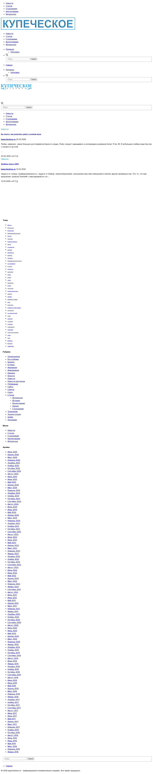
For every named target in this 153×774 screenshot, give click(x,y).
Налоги (15, 406)
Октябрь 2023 (14, 529)
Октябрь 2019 (14, 652)
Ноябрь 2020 (13, 617)
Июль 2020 (12, 628)
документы (11, 253)
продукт (10, 294)
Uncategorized (14, 356)
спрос (9, 316)
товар (9, 335)
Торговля (10, 239)
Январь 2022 (13, 586)
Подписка (10, 49)
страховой (10, 330)
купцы (9, 277)
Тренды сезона (14, 414)
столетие (10, 324)
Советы (11, 389)
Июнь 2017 (12, 716)
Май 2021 (12, 600)
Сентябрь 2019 (14, 655)
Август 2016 (13, 735)
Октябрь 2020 (14, 619)
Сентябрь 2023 (14, 531)
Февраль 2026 (14, 460)
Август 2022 (13, 567)
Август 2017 (13, 710)
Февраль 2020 (14, 641)
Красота (11, 375)
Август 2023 (13, 534)
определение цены (13, 291)
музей (9, 286)
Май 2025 (12, 482)
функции (10, 343)
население (10, 288)
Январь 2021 (13, 611)
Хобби (10, 417)
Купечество (11, 231)
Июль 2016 (12, 738)
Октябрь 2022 (14, 562)
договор (10, 250)
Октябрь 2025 (14, 468)
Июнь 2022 (12, 573)
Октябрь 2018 (14, 672)
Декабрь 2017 (14, 699)
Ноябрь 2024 (13, 496)
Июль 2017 (12, 713)
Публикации (13, 384)
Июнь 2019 (12, 661)
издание (10, 255)
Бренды (11, 362)
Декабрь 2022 (14, 556)
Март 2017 (12, 724)
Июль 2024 (12, 507)
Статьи (9, 6)
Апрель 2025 (13, 485)
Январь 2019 (13, 663)
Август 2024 (13, 504)
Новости (9, 3)
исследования (11, 264)
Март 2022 (12, 581)
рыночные (10, 305)
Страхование (11, 8)
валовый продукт (12, 242)
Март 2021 (12, 606)
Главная (9, 65)
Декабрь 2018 (14, 666)
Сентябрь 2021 (14, 589)
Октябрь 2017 (14, 705)
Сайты (10, 387)
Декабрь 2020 (14, 614)
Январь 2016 (13, 752)
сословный (11, 310)
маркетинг (11, 283)
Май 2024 (12, 512)
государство (11, 247)
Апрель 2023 (13, 545)
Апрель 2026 (13, 454)
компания (10, 272)
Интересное (11, 14)
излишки (10, 258)
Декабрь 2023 (14, 523)
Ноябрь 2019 (13, 650)
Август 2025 (13, 474)
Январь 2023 (13, 553)
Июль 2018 (12, 680)
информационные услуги (15, 261)
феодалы (10, 341)
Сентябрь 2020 (14, 622)
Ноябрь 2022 (13, 559)
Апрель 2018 (13, 688)
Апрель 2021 (13, 603)
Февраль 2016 (14, 749)
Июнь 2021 (12, 597)
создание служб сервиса (14, 308)
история (10, 266)
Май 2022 (12, 575)
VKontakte (15, 52)
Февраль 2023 (14, 551)
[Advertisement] (44, 95)
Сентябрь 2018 (14, 674)
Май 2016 (12, 743)
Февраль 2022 (14, 584)
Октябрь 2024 (14, 498)
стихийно (10, 321)
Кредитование (12, 11)
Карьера (11, 373)
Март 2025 (12, 487)
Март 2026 (12, 457)
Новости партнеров (16, 381)
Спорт (10, 392)
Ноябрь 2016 (13, 730)
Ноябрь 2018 (13, 669)
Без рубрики (13, 359)
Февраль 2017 (14, 727)
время (9, 244)
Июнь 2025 (12, 479)
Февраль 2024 (14, 520)
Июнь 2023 (12, 540)
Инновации (12, 367)
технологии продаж (13, 332)
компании (10, 269)
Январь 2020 (13, 644)
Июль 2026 (12, 452)
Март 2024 (12, 518)
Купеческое (11, 228)
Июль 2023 (12, 537)
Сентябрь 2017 (14, 708)
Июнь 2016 (12, 741)
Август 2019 (13, 658)
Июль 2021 (12, 595)
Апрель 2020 (13, 636)
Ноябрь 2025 (13, 465)
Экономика (12, 420)
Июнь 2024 (12, 509)
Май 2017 (12, 719)
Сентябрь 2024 (14, 501)
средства (10, 319)
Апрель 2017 (13, 721)
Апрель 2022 (13, 578)
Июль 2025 (12, 476)
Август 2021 (13, 592)
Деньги (10, 225)
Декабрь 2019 (14, 647)
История (16, 400)
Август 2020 (13, 625)
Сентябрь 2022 (14, 564)
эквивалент (11, 346)
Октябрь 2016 (14, 732)
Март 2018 (12, 691)
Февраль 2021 (14, 608)
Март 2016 (12, 746)
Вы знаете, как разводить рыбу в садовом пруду (21, 134)
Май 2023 (12, 542)
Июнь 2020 (12, 630)
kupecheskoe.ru (8, 139)
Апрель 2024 (13, 515)
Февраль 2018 (14, 694)
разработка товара (12, 299)
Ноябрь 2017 (13, 702)
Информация (13, 370)
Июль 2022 (12, 570)
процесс (10, 297)
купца (9, 275)
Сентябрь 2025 (14, 471)
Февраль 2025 (14, 490)
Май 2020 (12, 633)
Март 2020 (12, 639)
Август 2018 (13, 677)
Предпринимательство (14, 233)
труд (9, 338)
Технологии (13, 411)
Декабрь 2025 (14, 463)
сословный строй (12, 313)
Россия (9, 236)
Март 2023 (12, 548)
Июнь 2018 (12, 683)
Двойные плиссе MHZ (10, 164)
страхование (11, 327)
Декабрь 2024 (14, 493)
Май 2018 (12, 686)
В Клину (11, 364)
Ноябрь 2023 (13, 526)
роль (9, 302)
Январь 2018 (13, 697)
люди (9, 280)
